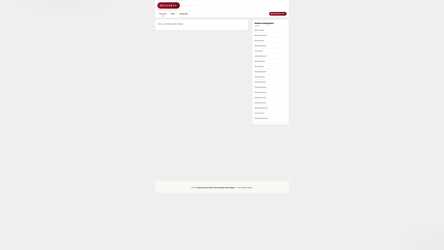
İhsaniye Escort (260, 87)
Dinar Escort (259, 66)
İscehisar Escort (260, 92)
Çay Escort (259, 51)
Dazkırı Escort (260, 61)
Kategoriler (183, 14)
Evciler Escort (260, 77)
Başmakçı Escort (261, 35)
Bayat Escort (259, 40)
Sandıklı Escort (260, 103)
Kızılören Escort (260, 97)
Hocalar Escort (260, 82)
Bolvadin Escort (260, 46)
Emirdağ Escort (260, 72)
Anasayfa (163, 14)
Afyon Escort (278, 14)
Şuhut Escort (259, 113)
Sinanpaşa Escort (261, 108)
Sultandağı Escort (261, 118)
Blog (173, 14)
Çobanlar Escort (261, 56)
